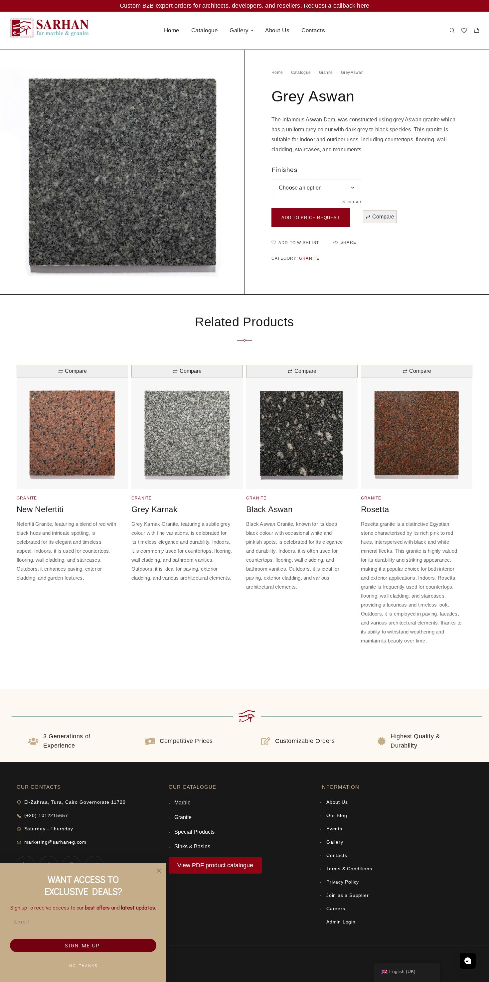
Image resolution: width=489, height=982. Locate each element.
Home (171, 30)
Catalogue (204, 30)
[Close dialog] (159, 871)
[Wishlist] (464, 31)
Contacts (313, 30)
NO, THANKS (83, 965)
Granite (326, 72)
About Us (277, 30)
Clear (354, 202)
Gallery (239, 30)
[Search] (452, 31)
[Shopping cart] (476, 31)
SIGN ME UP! (83, 945)
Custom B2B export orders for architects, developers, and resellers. (212, 5)
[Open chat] (468, 961)
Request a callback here (336, 5)
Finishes (285, 169)
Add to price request (310, 217)
